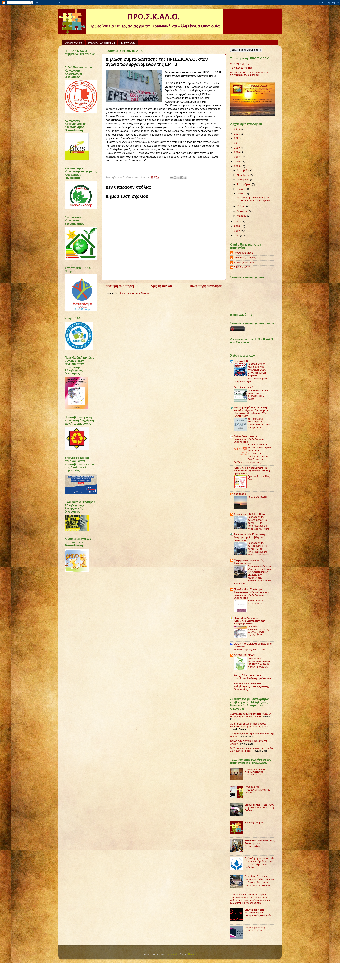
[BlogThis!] (175, 177)
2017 (237, 157)
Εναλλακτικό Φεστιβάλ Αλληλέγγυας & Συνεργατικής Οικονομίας (251, 686)
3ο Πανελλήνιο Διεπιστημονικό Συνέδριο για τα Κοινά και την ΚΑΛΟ (259, 423)
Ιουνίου (241, 193)
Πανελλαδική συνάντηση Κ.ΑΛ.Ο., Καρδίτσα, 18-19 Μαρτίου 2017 (258, 631)
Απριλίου (242, 211)
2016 (237, 161)
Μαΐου (241, 206)
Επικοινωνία (128, 42)
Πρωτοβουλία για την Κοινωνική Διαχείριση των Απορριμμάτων (250, 621)
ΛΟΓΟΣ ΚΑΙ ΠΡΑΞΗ (245, 655)
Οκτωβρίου (243, 179)
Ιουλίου (241, 189)
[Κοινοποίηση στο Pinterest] (185, 177)
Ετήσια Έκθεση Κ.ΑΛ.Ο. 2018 (255, 602)
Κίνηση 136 (241, 361)
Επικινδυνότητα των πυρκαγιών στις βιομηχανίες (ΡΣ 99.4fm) (258, 394)
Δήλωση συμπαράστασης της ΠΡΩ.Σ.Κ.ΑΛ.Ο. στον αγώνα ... (254, 199)
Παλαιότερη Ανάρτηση (205, 286)
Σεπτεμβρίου (244, 184)
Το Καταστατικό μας (241, 67)
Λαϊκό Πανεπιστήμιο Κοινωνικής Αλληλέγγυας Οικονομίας (249, 439)
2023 (237, 133)
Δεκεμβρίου (243, 170)
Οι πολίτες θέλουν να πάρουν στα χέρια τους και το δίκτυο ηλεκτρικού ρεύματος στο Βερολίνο (259, 880)
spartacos (240, 494)
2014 (237, 221)
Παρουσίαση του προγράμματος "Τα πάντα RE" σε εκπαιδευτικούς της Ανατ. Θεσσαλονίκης (258, 523)
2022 (237, 138)
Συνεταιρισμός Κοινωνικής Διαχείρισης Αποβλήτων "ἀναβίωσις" (250, 537)
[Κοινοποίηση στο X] (178, 177)
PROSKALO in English (101, 42)
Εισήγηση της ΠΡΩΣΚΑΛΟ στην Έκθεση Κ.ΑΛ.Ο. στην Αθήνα (260, 807)
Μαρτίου (242, 215)
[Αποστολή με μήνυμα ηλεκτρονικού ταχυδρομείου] (171, 177)
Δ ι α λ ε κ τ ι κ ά (243, 387)
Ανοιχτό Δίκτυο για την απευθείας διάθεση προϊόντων (252, 677)
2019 (237, 147)
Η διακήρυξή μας (254, 822)
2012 (237, 231)
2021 (237, 143)
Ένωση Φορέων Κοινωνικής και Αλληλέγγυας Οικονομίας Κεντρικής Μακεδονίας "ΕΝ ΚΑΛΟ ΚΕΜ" (251, 411)
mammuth (172, 954)
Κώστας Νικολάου (244, 262)
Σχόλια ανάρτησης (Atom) (134, 293)
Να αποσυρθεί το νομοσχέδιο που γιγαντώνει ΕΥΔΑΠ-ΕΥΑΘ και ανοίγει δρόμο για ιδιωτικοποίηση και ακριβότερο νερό (251, 373)
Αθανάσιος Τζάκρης (245, 257)
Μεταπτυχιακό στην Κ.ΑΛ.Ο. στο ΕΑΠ (255, 929)
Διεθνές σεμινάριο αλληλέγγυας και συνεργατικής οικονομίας (258, 912)
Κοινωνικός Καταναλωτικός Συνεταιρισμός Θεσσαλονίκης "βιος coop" (252, 471)
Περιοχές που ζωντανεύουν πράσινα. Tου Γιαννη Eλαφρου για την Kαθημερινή (259, 662)
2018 (237, 152)
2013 (237, 226)
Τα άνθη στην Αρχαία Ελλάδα (249, 649)
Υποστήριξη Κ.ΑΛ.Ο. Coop (250, 514)
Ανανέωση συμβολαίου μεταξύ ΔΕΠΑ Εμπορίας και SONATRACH (250, 715)
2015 (237, 166)
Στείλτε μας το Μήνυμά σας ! (246, 50)
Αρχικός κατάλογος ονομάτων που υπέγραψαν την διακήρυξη (249, 73)
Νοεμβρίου (243, 175)
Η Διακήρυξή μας (239, 63)
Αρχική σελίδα (73, 42)
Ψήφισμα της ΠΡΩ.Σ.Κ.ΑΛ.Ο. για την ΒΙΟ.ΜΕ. (257, 790)
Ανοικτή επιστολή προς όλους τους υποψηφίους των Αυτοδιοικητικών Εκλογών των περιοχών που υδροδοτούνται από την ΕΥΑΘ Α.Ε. (253, 575)
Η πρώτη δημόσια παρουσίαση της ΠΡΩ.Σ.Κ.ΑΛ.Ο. (255, 772)
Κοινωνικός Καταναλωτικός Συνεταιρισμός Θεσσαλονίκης (260, 843)
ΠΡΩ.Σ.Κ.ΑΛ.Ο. (242, 267)
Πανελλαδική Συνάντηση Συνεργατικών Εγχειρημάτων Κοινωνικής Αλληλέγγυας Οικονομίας (251, 593)
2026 (237, 129)
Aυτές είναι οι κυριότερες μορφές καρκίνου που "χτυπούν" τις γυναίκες (250, 725)
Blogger (192, 954)
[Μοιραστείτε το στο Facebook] (181, 177)
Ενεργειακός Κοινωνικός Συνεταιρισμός (249, 561)
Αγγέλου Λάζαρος (243, 252)
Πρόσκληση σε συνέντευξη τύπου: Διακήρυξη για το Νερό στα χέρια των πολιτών (259, 862)
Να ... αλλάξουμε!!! (257, 496)
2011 (237, 235)
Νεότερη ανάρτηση (119, 286)
